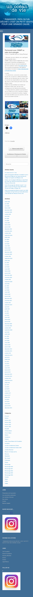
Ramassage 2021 (9, 468)
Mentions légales (6, 503)
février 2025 (7, 224)
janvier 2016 (7, 405)
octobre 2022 (8, 279)
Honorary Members (6, 555)
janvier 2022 (7, 296)
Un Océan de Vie (23, 65)
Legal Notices (5, 561)
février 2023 (7, 271)
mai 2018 (7, 386)
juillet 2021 (7, 309)
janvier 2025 (7, 227)
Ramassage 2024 (9, 475)
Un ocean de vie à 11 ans (11, 172)
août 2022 (7, 283)
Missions (7, 454)
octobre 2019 (8, 353)
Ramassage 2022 (9, 470)
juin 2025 (7, 218)
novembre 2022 (8, 277)
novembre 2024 (8, 231)
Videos (6, 481)
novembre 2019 (8, 351)
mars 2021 (7, 317)
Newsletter (7, 456)
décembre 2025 (8, 210)
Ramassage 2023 (9, 473)
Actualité (12, 141)
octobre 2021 (8, 302)
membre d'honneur (9, 449)
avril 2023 (7, 267)
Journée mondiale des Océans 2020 (13, 447)
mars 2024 (7, 246)
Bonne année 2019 (16, 148)
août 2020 (7, 332)
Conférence (7, 437)
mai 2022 (7, 288)
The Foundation (6, 551)
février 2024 (7, 248)
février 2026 (7, 208)
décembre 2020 (8, 323)
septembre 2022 (8, 281)
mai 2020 (7, 338)
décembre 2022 (8, 275)
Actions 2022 (8, 422)
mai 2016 (7, 399)
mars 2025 (7, 222)
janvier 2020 (7, 346)
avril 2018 (7, 389)
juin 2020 (7, 336)
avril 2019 (7, 365)
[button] (12, 110)
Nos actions (5, 499)
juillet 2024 (7, 237)
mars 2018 (7, 391)
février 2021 (7, 319)
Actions (6, 418)
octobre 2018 (8, 378)
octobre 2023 (8, 256)
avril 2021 (7, 315)
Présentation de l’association (9, 493)
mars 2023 (7, 269)
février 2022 (7, 294)
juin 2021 (7, 311)
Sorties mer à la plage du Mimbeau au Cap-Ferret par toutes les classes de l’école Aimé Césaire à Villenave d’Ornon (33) (16, 181)
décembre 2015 (8, 408)
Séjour (6, 479)
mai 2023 (7, 264)
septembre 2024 (8, 235)
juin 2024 (7, 239)
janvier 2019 (7, 372)
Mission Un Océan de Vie (11, 452)
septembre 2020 (8, 330)
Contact (4, 501)
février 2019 (7, 370)
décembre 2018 (8, 374)
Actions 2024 (8, 426)
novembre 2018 (8, 376)
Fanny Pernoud (23, 54)
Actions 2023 (8, 424)
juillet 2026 (7, 201)
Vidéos (6, 483)
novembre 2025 (8, 212)
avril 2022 (7, 290)
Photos (6, 462)
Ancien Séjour (8, 433)
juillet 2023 (7, 260)
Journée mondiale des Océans (12, 445)
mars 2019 (7, 368)
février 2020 (7, 344)
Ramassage (7, 464)
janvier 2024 (7, 250)
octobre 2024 (8, 233)
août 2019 (7, 357)
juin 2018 (7, 384)
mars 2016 (7, 403)
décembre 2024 (8, 229)
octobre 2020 (8, 328)
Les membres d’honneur (8, 497)
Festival (6, 439)
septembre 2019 (8, 355)
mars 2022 (7, 292)
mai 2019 (7, 363)
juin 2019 (7, 361)
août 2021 (7, 307)
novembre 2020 (8, 325)
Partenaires (7, 460)
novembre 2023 (8, 254)
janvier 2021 (7, 321)
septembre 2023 (8, 258)
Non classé (7, 458)
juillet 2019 (7, 359)
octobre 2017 (8, 393)
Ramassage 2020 (9, 466)
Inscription (7, 443)
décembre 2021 (8, 298)
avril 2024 (7, 243)
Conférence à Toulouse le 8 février (16, 155)
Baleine (6, 435)
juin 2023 (7, 262)
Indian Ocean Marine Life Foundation (13, 441)
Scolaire (7, 477)
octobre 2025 (8, 214)
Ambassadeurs (8, 430)
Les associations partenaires (9, 495)
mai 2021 (7, 313)
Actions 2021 (8, 420)
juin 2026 (7, 203)
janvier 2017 (7, 395)
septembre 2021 (8, 304)
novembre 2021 (8, 300)
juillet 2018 (7, 382)
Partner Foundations (7, 553)
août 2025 (7, 216)
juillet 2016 (7, 397)
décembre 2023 (8, 252)
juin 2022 (7, 286)
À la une (7, 416)
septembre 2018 (8, 380)
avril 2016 (7, 401)
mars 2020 (7, 342)
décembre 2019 (8, 349)
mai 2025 (7, 220)
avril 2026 (7, 206)
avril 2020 (7, 340)
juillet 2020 (7, 334)
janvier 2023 (7, 273)
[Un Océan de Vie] (16, 9)
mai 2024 (7, 241)
